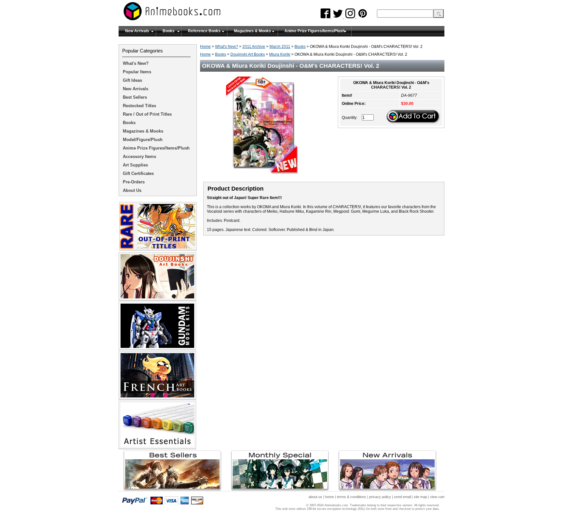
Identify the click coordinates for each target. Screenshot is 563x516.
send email (402, 497)
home (329, 497)
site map (420, 497)
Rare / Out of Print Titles (147, 114)
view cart (437, 497)
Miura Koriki (279, 54)
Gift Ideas (132, 80)
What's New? (226, 46)
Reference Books (204, 31)
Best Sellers (135, 97)
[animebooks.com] (198, 13)
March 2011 (279, 46)
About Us (132, 190)
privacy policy (380, 497)
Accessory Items (139, 156)
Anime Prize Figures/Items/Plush (314, 31)
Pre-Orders (134, 181)
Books (169, 31)
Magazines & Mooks (252, 31)
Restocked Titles (139, 105)
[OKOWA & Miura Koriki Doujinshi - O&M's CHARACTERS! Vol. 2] (265, 176)
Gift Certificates (138, 173)
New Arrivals (137, 31)
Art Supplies (135, 165)
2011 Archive (253, 46)
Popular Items (137, 71)
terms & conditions (351, 497)
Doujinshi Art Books (247, 54)
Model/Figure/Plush (143, 139)
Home (205, 46)
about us (315, 497)
